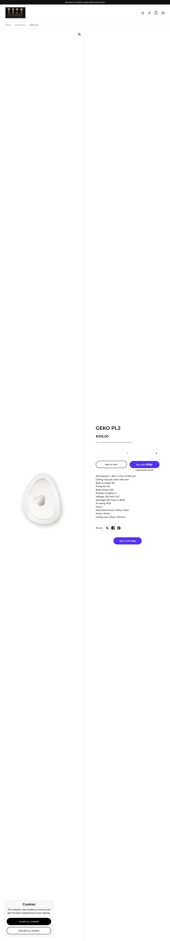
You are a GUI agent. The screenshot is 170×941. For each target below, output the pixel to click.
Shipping (110, 442)
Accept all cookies (29, 922)
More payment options (145, 470)
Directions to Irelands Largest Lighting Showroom (85, 2)
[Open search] (142, 13)
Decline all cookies (29, 931)
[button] (156, 453)
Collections (20, 25)
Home (8, 25)
